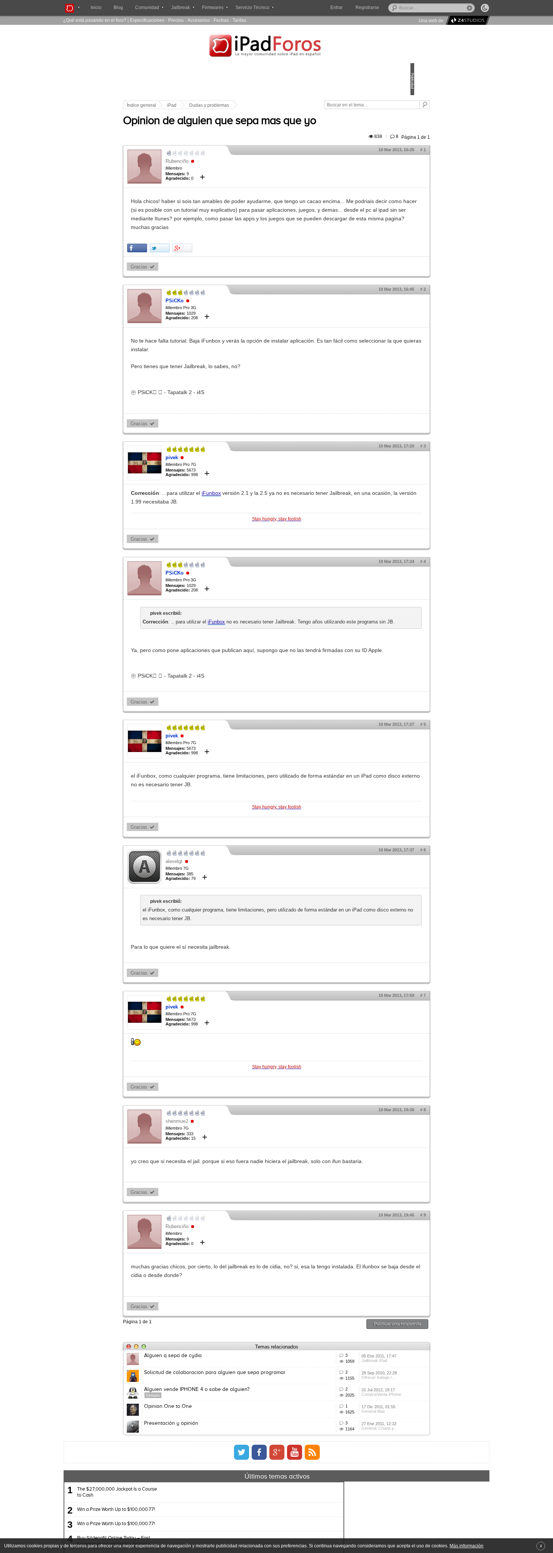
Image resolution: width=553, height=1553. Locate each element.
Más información (466, 1545)
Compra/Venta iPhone (345, 1471)
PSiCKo (227, 317)
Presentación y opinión (223, 1509)
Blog (118, 7)
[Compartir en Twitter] (212, 265)
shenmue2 (229, 1155)
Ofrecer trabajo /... (342, 1443)
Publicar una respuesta (345, 1366)
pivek (224, 474)
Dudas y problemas (261, 105)
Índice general (193, 105)
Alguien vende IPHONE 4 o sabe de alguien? (249, 1454)
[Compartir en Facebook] (189, 265)
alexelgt (226, 895)
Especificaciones (147, 20)
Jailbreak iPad (338, 1415)
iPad (224, 105)
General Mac (337, 1499)
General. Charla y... (343, 1526)
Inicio (96, 7)
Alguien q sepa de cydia (225, 1398)
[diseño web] (467, 20)
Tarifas (239, 20)
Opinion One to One (220, 1482)
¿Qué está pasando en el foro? (94, 20)
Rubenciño (229, 169)
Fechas (221, 20)
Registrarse (391, 7)
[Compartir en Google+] (235, 265)
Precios (176, 20)
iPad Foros (276, 46)
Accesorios (198, 20)
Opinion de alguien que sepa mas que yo (271, 129)
